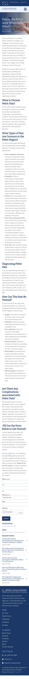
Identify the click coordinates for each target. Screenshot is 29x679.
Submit (6, 518)
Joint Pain (13, 526)
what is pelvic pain (20, 532)
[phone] (7, 4)
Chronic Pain (6, 526)
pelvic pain (13, 532)
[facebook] (2, 4)
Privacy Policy (18, 672)
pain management (6, 532)
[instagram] (5, 4)
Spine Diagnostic (9, 453)
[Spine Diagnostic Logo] (9, 8)
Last (3, 491)
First (3, 484)
